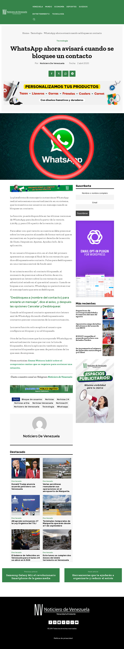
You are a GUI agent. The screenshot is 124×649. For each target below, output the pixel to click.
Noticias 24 (63, 399)
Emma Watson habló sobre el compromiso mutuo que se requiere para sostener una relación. (41, 364)
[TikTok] (63, 622)
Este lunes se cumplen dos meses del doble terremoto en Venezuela (57, 557)
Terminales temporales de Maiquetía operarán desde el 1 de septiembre (57, 523)
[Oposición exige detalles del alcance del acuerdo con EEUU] (108, 326)
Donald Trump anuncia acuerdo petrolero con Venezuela (23, 486)
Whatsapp (62, 406)
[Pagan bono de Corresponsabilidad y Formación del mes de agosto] (108, 313)
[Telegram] (72, 74)
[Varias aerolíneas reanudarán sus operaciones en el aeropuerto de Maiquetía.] (57, 468)
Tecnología (36, 33)
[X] (58, 74)
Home (25, 33)
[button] (34, 19)
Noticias (49, 399)
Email (94, 202)
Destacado (16, 481)
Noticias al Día (21, 403)
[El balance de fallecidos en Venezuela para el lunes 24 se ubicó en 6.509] (25, 539)
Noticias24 (62, 403)
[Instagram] (55, 622)
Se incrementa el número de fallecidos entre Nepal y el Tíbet (88, 350)
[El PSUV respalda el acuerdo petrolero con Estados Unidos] (108, 338)
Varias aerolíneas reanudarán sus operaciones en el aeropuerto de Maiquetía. (56, 488)
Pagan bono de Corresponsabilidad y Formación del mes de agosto (87, 313)
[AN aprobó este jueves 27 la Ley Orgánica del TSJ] (25, 505)
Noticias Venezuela (43, 403)
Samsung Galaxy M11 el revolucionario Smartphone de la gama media (31, 577)
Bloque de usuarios (32, 399)
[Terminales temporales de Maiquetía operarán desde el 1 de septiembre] (57, 505)
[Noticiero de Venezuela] (41, 424)
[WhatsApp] (65, 74)
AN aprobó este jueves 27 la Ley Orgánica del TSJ (24, 522)
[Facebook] (52, 74)
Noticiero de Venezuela (52, 63)
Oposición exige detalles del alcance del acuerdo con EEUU (88, 326)
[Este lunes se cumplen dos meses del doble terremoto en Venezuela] (57, 539)
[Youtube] (76, 622)
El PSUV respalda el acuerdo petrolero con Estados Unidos (87, 338)
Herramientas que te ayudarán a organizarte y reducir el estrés (93, 577)
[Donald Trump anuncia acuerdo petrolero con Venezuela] (25, 468)
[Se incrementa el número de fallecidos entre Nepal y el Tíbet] (108, 350)
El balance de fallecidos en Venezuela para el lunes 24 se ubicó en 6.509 (25, 557)
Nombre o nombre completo (95, 193)
